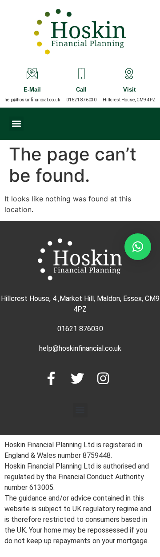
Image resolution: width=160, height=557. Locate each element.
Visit (129, 90)
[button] (16, 123)
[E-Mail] (32, 73)
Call (81, 90)
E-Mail (32, 90)
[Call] (81, 73)
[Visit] (129, 73)
